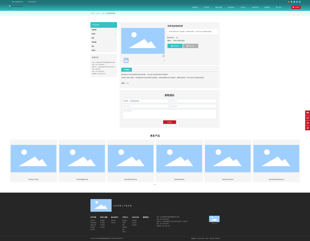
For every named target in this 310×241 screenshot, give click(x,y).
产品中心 (98, 13)
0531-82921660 (99, 71)
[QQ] (294, 2)
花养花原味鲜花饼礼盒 (130, 179)
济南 (203, 238)
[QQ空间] (297, 2)
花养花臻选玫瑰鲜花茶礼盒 (276, 179)
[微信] (291, 2)
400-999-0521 (32, 2)
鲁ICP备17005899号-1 (117, 238)
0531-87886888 (99, 64)
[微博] (289, 2)
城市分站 (212, 238)
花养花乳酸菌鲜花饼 (82, 179)
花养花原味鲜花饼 (179, 179)
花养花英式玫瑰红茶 (228, 179)
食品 (103, 13)
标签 (207, 238)
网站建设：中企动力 (196, 238)
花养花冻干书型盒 (33, 179)
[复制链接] (300, 2)
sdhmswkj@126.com (17, 2)
